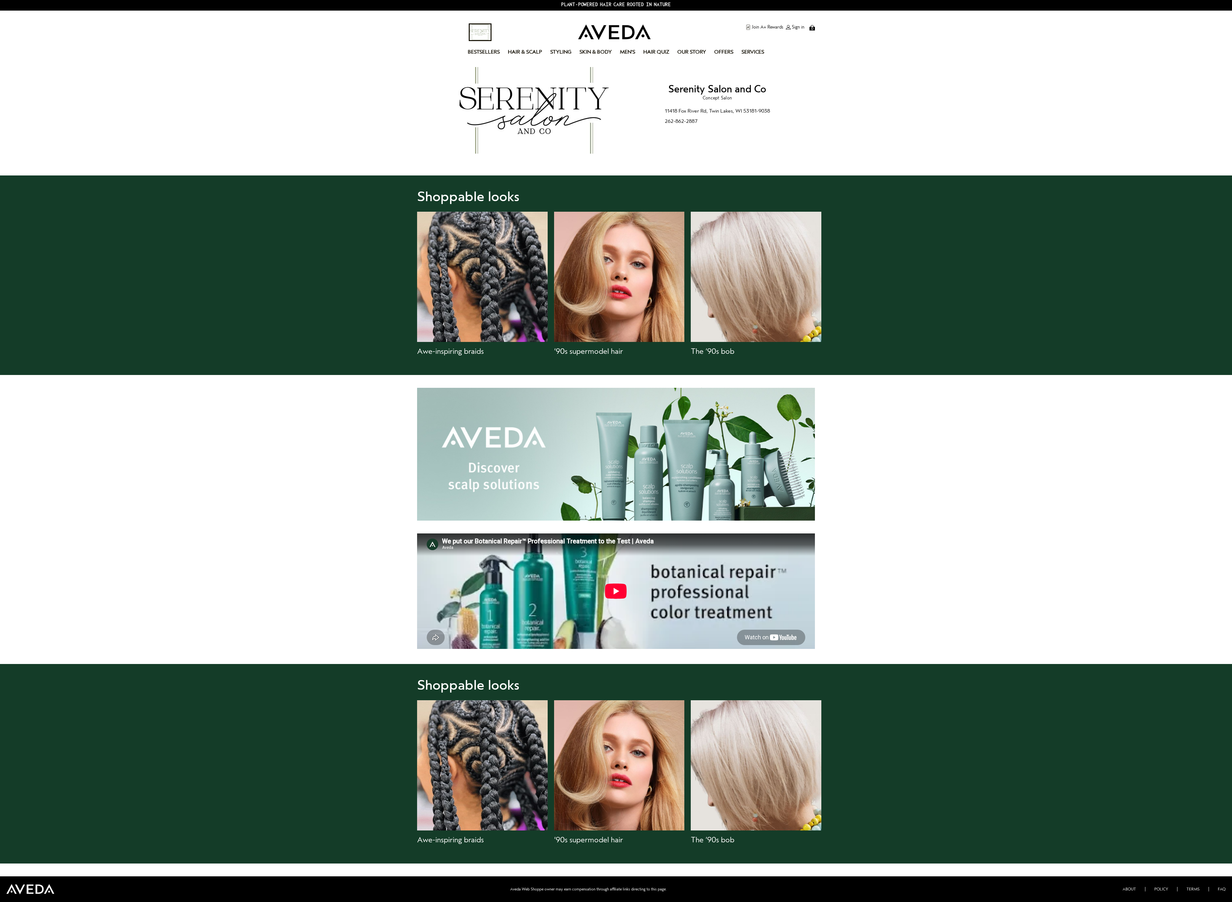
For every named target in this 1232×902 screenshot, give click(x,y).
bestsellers (484, 52)
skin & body (595, 52)
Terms (1193, 889)
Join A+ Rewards (767, 27)
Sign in (798, 27)
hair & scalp (525, 52)
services (752, 52)
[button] (482, 284)
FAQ (1222, 889)
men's (627, 52)
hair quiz (656, 52)
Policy (1161, 889)
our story (691, 52)
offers (723, 52)
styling (560, 52)
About (1129, 889)
